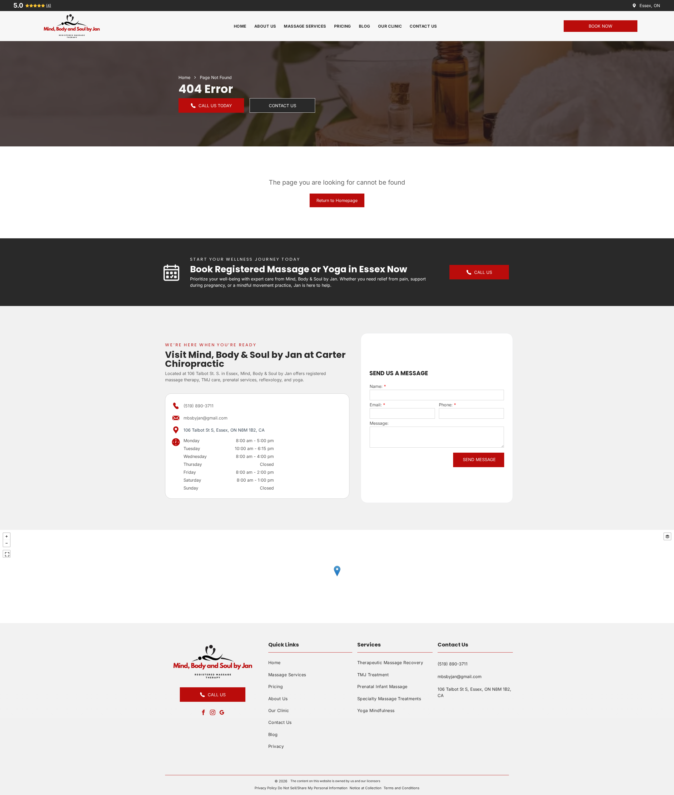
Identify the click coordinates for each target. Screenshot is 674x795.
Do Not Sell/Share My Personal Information (313, 788)
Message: (379, 423)
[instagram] (213, 713)
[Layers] (667, 536)
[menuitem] (240, 26)
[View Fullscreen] (6, 553)
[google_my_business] (222, 713)
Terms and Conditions (401, 788)
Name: (376, 386)
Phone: (446, 404)
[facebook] (203, 713)
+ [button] (6, 536)
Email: (376, 404)
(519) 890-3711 (199, 405)
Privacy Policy (266, 788)
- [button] (6, 543)
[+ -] (337, 576)
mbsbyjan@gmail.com (205, 418)
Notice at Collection (365, 788)
